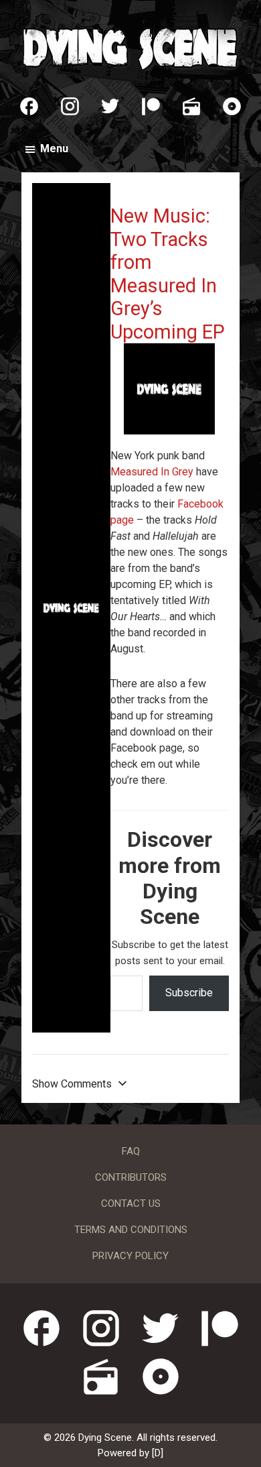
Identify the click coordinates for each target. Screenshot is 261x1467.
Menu (54, 148)
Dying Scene (130, 47)
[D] (157, 1453)
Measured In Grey (151, 471)
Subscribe (189, 992)
